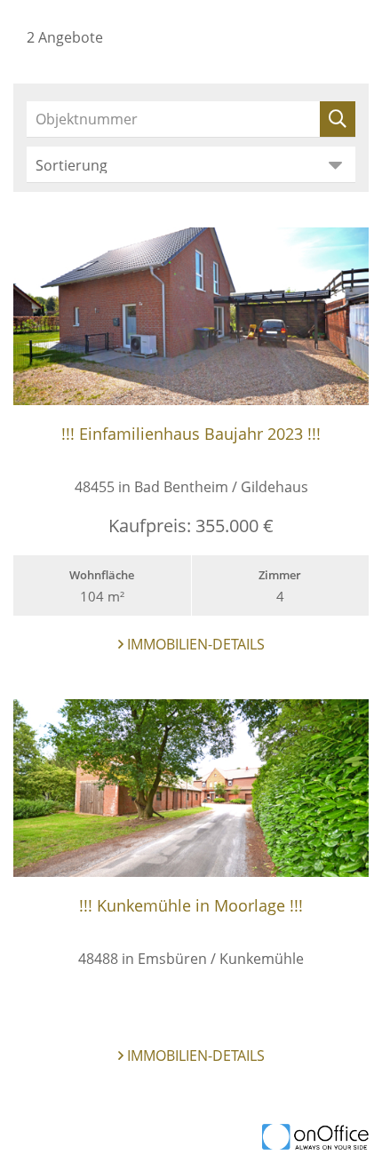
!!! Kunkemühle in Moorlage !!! (191, 905)
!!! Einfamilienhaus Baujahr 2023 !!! (191, 433)
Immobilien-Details (194, 644)
